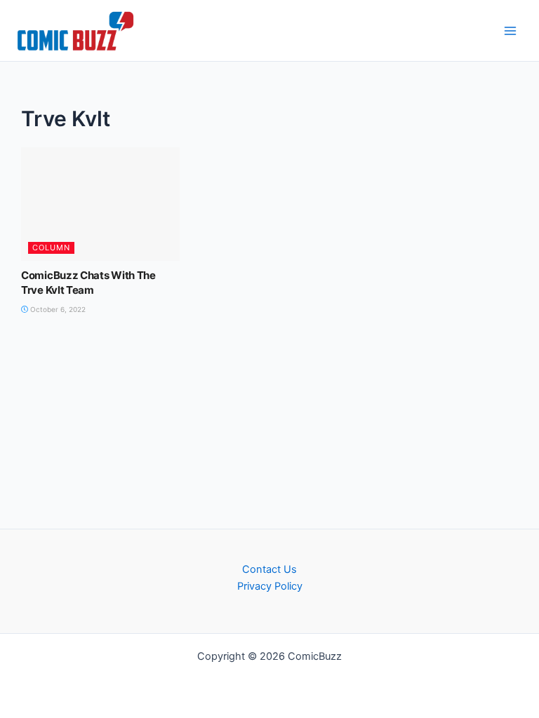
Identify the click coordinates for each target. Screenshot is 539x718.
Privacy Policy (269, 586)
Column (51, 247)
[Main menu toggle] (510, 31)
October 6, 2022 (57, 309)
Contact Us (269, 569)
